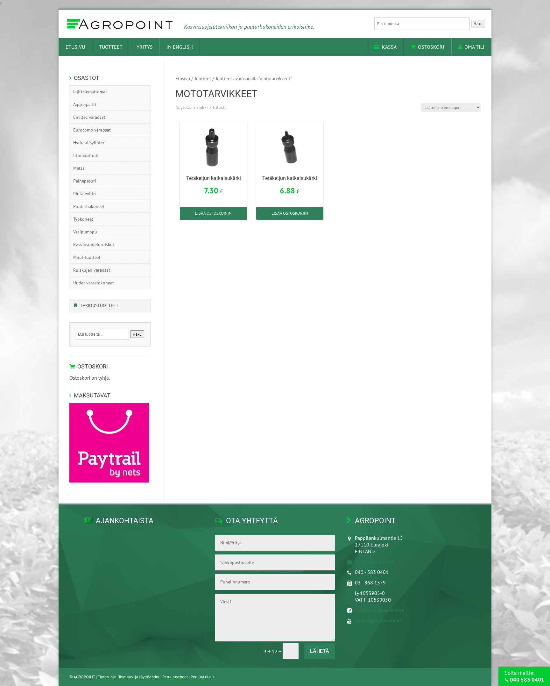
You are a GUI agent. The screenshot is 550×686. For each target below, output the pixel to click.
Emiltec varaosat (89, 117)
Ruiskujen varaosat (91, 270)
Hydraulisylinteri (89, 143)
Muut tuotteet (87, 257)
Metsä (79, 168)
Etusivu (75, 47)
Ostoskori (431, 47)
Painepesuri (84, 181)
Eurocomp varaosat (92, 130)
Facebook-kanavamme (379, 610)
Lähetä (319, 651)
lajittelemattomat (90, 92)
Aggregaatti (84, 104)
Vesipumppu (85, 232)
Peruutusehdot (175, 677)
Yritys (145, 47)
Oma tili (474, 47)
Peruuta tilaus (202, 677)
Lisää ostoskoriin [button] (213, 213)
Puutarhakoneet (88, 206)
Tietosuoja (107, 677)
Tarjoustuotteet (99, 305)
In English (179, 47)
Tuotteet (111, 47)
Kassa (389, 47)
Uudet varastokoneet (93, 283)
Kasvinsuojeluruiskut (93, 244)
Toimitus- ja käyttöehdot (138, 677)
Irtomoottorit (86, 155)
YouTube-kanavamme (378, 620)
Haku (478, 23)
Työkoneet (83, 219)
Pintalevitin (84, 194)
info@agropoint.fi (374, 561)
